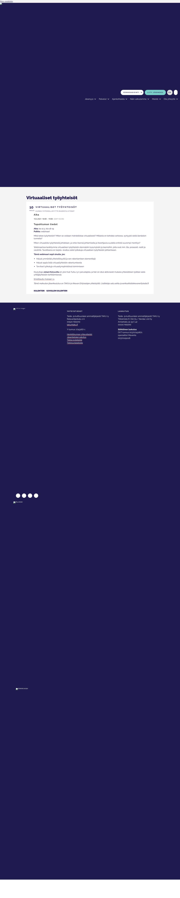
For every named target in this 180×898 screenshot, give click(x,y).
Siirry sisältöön (6, 1)
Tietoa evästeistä (74, 340)
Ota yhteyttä (169, 99)
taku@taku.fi (72, 324)
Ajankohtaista (118, 99)
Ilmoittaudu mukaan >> (44, 279)
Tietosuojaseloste (75, 343)
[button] (141, 92)
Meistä (155, 99)
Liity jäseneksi (155, 92)
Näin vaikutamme (138, 99)
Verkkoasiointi (131, 92)
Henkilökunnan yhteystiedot (79, 334)
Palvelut (103, 99)
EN (169, 92)
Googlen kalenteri (56, 291)
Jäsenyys (89, 99)
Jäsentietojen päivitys (76, 337)
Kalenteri (39, 291)
